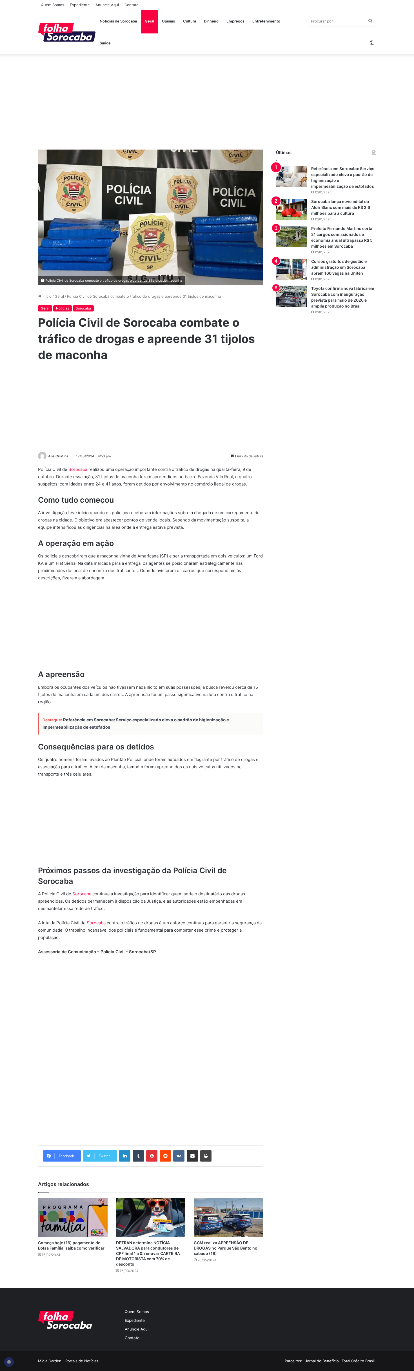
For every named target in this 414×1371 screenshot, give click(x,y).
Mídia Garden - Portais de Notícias (68, 1361)
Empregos (235, 21)
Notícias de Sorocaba (118, 21)
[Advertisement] (207, 101)
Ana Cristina (58, 456)
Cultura (189, 21)
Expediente (80, 5)
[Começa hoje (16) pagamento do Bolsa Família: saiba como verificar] (73, 1217)
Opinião (168, 21)
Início (46, 296)
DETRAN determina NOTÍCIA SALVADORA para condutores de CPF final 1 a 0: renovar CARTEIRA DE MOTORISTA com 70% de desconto (148, 1253)
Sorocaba (83, 308)
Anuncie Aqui (107, 5)
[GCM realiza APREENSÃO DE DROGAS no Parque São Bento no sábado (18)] (228, 1217)
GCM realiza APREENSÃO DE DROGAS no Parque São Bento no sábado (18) (225, 1248)
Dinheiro (211, 21)
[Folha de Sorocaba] (67, 32)
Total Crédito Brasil (358, 1361)
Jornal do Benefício (322, 1361)
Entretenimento (266, 21)
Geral (149, 21)
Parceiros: (293, 1361)
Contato (131, 5)
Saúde (105, 43)
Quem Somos (52, 5)
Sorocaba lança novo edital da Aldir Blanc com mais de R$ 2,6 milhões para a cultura (340, 207)
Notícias (62, 308)
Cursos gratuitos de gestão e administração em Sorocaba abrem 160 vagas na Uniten (339, 267)
